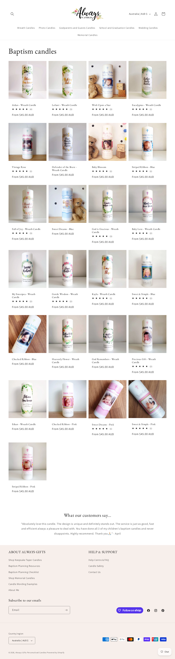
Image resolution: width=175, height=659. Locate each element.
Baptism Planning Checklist (24, 572)
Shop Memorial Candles (22, 578)
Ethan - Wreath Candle (24, 424)
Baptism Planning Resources (24, 565)
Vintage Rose (19, 167)
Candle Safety (96, 565)
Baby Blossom (99, 167)
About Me (14, 590)
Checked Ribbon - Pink (64, 424)
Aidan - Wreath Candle (24, 105)
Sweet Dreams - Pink (103, 424)
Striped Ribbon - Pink (23, 486)
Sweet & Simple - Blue (143, 294)
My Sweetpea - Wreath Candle (23, 296)
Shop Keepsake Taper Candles (25, 559)
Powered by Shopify (55, 652)
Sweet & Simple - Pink (144, 424)
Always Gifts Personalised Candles (31, 652)
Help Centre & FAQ (99, 559)
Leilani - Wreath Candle (64, 105)
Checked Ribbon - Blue (24, 359)
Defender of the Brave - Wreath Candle (64, 168)
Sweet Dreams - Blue (63, 229)
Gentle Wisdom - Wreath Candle (65, 296)
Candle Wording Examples (23, 584)
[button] (12, 14)
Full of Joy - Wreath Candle (26, 229)
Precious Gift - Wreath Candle (144, 361)
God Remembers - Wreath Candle (105, 361)
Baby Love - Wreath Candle (146, 229)
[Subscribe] (66, 610)
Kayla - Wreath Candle (104, 294)
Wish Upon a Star (101, 105)
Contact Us (95, 572)
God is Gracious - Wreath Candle (105, 230)
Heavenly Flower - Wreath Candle (65, 361)
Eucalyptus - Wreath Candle (146, 105)
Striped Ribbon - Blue (143, 167)
